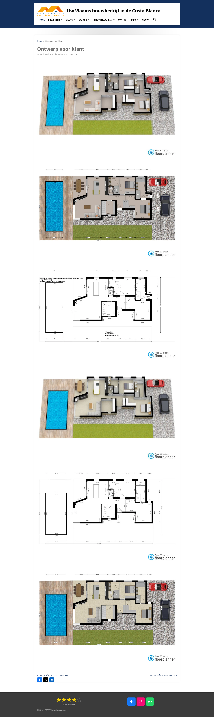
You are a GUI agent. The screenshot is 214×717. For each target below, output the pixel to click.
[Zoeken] (154, 19)
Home (39, 41)
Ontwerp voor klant (53, 41)
